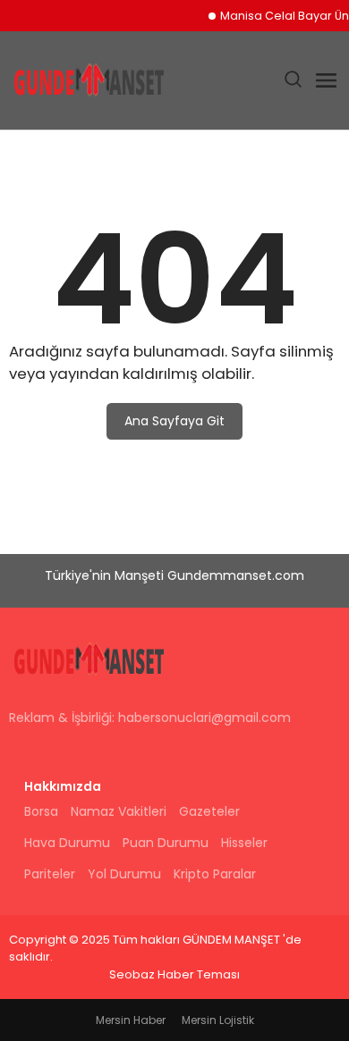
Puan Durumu (166, 843)
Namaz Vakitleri (118, 811)
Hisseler (244, 843)
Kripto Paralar (215, 874)
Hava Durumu (67, 843)
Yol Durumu (124, 874)
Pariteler (49, 874)
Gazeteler (209, 811)
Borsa (41, 811)
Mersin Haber (131, 1020)
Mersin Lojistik (218, 1020)
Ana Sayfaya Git (174, 421)
